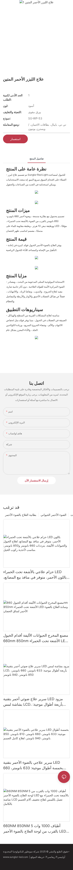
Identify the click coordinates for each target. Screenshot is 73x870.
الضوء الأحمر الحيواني (53, 514)
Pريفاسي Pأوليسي (56, 856)
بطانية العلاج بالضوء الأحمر (20, 514)
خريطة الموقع (38, 856)
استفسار (15, 139)
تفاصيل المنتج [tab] (37, 158)
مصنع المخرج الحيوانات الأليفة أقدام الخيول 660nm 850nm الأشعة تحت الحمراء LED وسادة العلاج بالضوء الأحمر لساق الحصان (35, 638)
